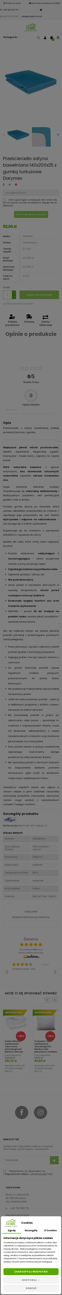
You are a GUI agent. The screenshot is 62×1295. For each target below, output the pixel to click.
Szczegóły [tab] (31, 1230)
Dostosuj (30, 1280)
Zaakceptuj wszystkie (31, 1271)
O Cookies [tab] (50, 1230)
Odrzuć (31, 1288)
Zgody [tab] (12, 1230)
